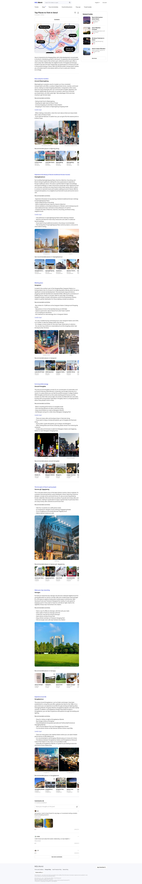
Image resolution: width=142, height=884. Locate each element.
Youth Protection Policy (57, 869)
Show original (38, 816)
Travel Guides (88, 7)
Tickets (37, 7)
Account (105, 2)
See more (94, 58)
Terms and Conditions (39, 869)
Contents (57, 19)
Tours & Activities (53, 7)
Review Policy (65, 869)
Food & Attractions (67, 7)
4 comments (37, 15)
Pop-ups (78, 7)
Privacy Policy (48, 869)
